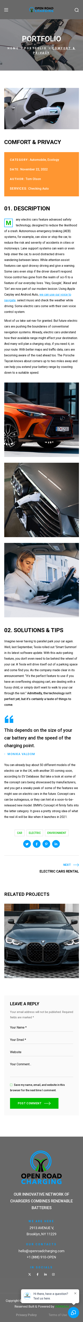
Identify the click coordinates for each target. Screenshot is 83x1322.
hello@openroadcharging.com (41, 1251)
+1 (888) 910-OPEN (41, 1257)
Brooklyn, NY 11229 (41, 1234)
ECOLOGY (43, 968)
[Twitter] (29, 1274)
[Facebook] (37, 1274)
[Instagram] (53, 1274)
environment (56, 832)
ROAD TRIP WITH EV (31, 963)
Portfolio (35, 48)
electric (35, 832)
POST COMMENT (30, 1103)
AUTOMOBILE (23, 968)
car (19, 832)
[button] (76, 10)
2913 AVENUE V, (42, 1228)
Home (13, 48)
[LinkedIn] (45, 1274)
